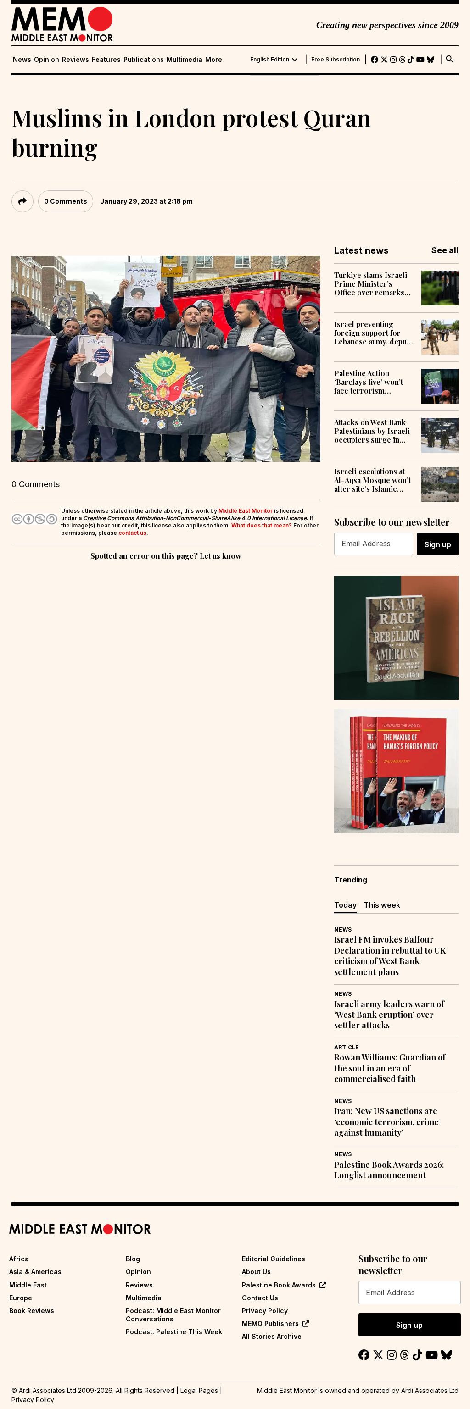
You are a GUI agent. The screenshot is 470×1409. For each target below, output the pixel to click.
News (22, 59)
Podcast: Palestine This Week (174, 1332)
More (213, 59)
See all (445, 250)
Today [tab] (345, 905)
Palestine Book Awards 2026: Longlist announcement (389, 1170)
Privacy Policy (265, 1311)
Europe (20, 1298)
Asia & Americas (35, 1272)
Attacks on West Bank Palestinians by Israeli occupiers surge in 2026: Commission (372, 431)
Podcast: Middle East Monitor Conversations (173, 1315)
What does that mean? (261, 525)
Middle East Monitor (245, 510)
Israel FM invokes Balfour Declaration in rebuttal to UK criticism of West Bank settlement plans (390, 955)
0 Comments (65, 201)
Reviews (75, 59)
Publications (143, 59)
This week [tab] (382, 905)
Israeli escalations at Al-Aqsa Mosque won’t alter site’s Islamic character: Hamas (372, 480)
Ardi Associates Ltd (430, 1390)
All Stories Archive (272, 1336)
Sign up (438, 544)
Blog (133, 1259)
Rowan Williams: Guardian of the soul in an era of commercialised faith (390, 1068)
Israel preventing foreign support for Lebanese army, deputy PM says (373, 333)
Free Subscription (335, 59)
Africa (19, 1259)
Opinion (46, 59)
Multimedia (184, 59)
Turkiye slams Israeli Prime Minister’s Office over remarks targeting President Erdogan (370, 284)
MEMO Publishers (270, 1323)
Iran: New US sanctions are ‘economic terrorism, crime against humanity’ (386, 1122)
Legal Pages (199, 1390)
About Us (256, 1272)
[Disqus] (165, 688)
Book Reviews (31, 1311)
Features (106, 59)
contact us (132, 532)
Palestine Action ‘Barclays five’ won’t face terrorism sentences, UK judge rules (369, 382)
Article (346, 1047)
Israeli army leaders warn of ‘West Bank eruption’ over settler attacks (389, 1015)
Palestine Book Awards (279, 1285)
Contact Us (260, 1298)
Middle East (28, 1285)
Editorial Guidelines (273, 1259)
